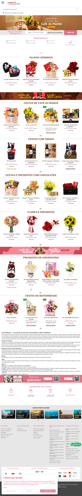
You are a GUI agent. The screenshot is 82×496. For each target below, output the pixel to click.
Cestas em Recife (66, 417)
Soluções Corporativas (6, 430)
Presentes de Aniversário (41, 257)
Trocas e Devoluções (38, 436)
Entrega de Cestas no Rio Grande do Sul (73, 447)
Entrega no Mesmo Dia (54, 430)
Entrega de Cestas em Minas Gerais (72, 437)
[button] (40, 29)
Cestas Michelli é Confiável (7, 434)
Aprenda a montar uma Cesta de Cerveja (56, 448)
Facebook (6, 474)
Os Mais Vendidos (41, 57)
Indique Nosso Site (5, 436)
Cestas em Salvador (34, 416)
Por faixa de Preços (70, 44)
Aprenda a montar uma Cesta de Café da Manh (56, 456)
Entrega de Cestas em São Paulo (73, 431)
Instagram (20, 474)
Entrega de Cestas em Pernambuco (70, 455)
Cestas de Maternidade (41, 295)
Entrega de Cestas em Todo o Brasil (72, 429)
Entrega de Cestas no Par (72, 448)
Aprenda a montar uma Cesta (55, 437)
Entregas (35, 432)
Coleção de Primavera (22, 430)
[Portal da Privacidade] (39, 472)
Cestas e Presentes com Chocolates (30, 175)
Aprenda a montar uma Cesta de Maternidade (56, 453)
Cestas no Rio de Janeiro (51, 416)
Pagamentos (3, 437)
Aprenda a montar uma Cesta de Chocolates (56, 458)
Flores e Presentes (41, 212)
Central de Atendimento (38, 430)
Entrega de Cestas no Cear (72, 452)
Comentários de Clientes (54, 460)
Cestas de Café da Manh (41, 103)
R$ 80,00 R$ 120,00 (30, 395)
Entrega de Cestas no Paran (72, 441)
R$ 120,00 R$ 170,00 (50, 395)
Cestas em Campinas (20, 416)
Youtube (13, 474)
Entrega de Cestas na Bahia (72, 456)
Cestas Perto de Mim (41, 408)
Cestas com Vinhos (41, 139)
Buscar (70, 32)
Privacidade (3, 432)
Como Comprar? (37, 437)
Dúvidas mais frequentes (38, 428)
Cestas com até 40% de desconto (56, 431)
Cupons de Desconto (54, 433)
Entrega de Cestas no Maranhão (73, 450)
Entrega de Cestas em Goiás (72, 458)
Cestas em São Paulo (7, 416)
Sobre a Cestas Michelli (6, 428)
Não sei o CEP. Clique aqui (55, 32)
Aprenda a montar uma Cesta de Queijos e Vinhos (56, 445)
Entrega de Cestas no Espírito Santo (72, 439)
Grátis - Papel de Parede (54, 462)
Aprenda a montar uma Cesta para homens (57, 442)
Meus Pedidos (36, 434)
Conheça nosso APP (53, 435)
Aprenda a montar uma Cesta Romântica (55, 439)
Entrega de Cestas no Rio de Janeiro (72, 434)
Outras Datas (20, 428)
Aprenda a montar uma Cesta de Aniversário (56, 450)
